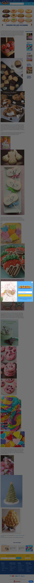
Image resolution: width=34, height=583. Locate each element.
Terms (26, 299)
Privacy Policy (24, 299)
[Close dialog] (32, 282)
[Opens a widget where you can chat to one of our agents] (31, 582)
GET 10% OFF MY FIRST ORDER (25, 295)
